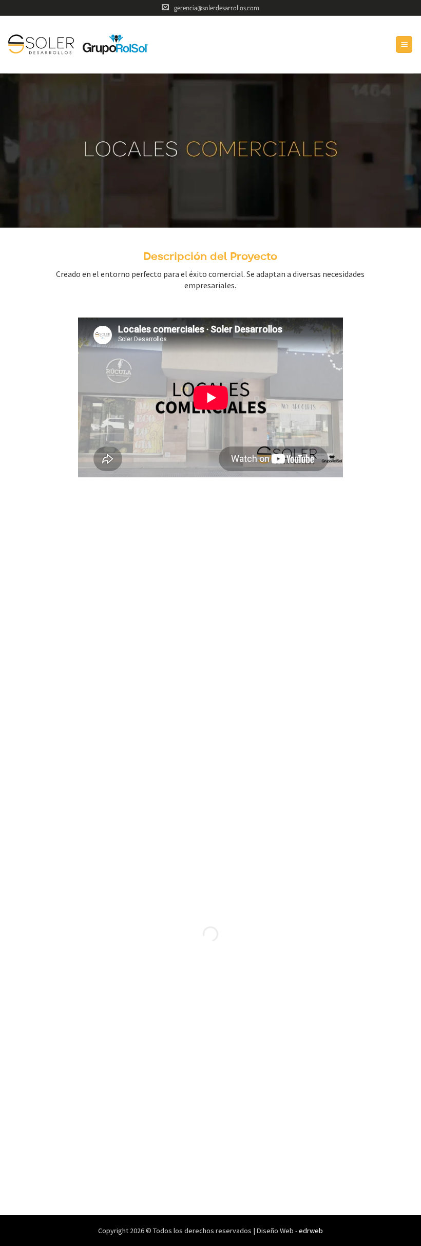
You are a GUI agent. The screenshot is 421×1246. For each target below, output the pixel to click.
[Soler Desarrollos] (41, 44)
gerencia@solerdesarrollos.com (216, 7)
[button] (404, 44)
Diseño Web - (290, 1230)
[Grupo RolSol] (115, 45)
